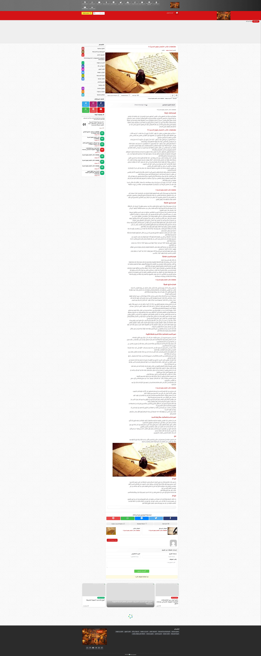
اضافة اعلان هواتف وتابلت (138, 633)
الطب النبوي (101, 69)
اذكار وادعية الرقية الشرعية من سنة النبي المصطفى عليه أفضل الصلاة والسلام (96, 124)
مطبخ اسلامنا (101, 88)
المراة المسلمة (101, 75)
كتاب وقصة (102, 85)
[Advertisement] (130, 33)
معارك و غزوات (101, 91)
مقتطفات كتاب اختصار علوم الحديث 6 (162, 47)
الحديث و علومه (169, 50)
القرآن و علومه (101, 72)
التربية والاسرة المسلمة (98, 51)
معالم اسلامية (101, 95)
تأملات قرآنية (101, 79)
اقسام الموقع (170, 13)
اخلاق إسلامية (101, 48)
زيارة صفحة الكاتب (112, 540)
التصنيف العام (101, 55)
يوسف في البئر (249, 21)
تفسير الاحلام (101, 82)
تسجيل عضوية (86, 13)
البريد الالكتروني (136, 554)
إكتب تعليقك (173, 559)
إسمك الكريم (173, 554)
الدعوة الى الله (101, 66)
